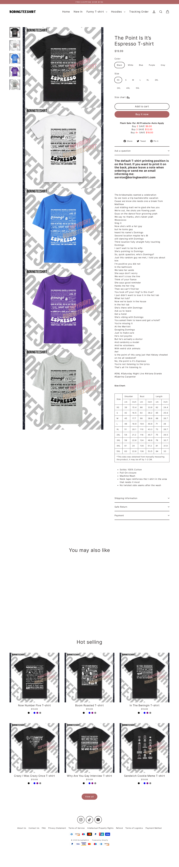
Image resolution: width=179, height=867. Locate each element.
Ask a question (123, 150)
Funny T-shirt (95, 11)
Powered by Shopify (100, 840)
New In (78, 11)
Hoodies (117, 11)
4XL (128, 88)
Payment (119, 515)
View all (89, 796)
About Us (21, 828)
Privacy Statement (57, 828)
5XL (138, 88)
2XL (156, 80)
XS (118, 80)
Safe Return (121, 506)
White (130, 65)
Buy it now (142, 114)
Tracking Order (139, 11)
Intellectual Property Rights (100, 828)
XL (148, 80)
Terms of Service (77, 828)
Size (117, 73)
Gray (163, 65)
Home (66, 11)
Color (118, 58)
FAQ (44, 828)
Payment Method (154, 828)
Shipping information (126, 498)
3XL (119, 88)
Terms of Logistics (134, 828)
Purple (152, 65)
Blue (141, 65)
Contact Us (34, 828)
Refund (119, 828)
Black (119, 65)
